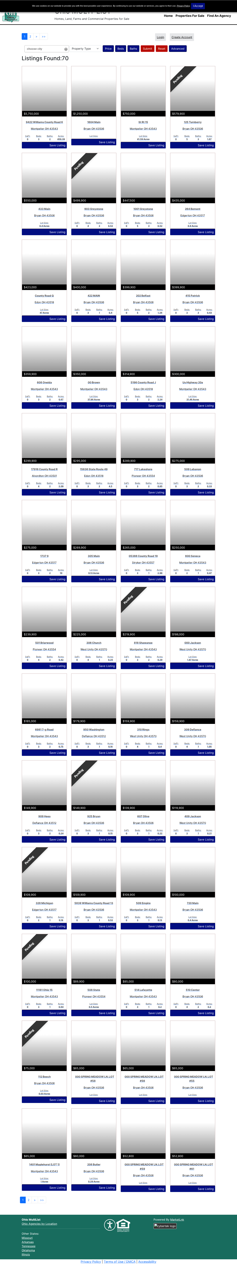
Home (168, 16)
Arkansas (28, 1242)
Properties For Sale (190, 16)
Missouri (27, 1238)
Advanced (177, 48)
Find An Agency (219, 16)
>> (44, 36)
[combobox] (46, 48)
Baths (133, 48)
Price (108, 48)
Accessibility (147, 1261)
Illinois (26, 1254)
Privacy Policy (183, 6)
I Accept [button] (198, 6)
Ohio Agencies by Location (39, 1223)
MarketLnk (177, 1219)
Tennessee (28, 1246)
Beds (120, 48)
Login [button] (160, 37)
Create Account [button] (182, 37)
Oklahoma (28, 1250)
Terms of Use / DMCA (120, 1261)
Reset (161, 48)
